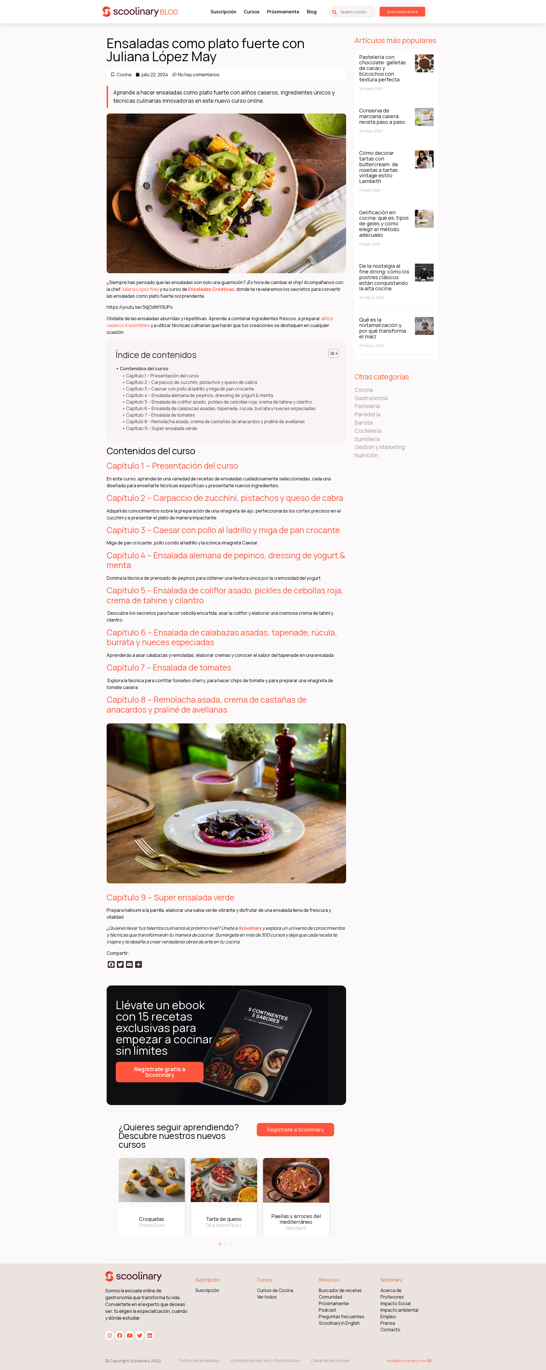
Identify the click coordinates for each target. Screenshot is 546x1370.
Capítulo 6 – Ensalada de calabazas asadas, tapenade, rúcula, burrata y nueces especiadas (221, 409)
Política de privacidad (199, 1360)
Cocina (124, 74)
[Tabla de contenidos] (333, 353)
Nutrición (366, 455)
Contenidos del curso (144, 369)
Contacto (390, 1330)
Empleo (388, 1317)
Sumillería (367, 439)
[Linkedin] (150, 1335)
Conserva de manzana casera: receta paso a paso (382, 116)
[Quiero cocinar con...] (352, 11)
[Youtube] (129, 1335)
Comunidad (330, 1297)
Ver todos (267, 1297)
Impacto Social (395, 1304)
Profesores (392, 1297)
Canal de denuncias (330, 1360)
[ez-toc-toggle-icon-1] (330, 353)
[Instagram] (109, 1335)
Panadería (367, 414)
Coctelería (368, 431)
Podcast (327, 1310)
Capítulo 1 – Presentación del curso (162, 376)
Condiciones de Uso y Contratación (265, 1360)
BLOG (169, 12)
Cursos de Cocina (275, 1290)
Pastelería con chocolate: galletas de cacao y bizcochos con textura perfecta (382, 68)
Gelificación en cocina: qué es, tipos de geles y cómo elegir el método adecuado (384, 223)
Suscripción (223, 12)
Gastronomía (371, 398)
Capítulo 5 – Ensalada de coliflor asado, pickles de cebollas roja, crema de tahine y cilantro (219, 402)
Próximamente (283, 12)
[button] (220, 1244)
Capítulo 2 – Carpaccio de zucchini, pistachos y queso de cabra (191, 382)
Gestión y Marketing (380, 447)
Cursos (252, 12)
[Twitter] (139, 1335)
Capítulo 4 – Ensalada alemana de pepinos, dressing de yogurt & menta (199, 395)
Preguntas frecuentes (341, 1317)
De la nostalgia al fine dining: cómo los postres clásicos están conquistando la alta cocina (384, 277)
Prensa (387, 1323)
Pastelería (367, 406)
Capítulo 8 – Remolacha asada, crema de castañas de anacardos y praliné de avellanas (215, 422)
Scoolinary (250, 928)
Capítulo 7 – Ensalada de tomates (160, 415)
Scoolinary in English (339, 1323)
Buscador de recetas (340, 1290)
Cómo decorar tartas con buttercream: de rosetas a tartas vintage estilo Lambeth (378, 166)
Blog (312, 12)
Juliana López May (140, 289)
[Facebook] (119, 1335)
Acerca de (391, 1290)
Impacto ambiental (399, 1310)
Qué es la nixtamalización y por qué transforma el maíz (382, 328)
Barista (364, 422)
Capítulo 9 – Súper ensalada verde (161, 428)
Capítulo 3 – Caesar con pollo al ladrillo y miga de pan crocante (190, 389)
